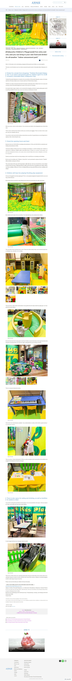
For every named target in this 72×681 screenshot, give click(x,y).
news (23, 6)
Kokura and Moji (8, 49)
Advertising (26, 673)
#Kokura (20, 611)
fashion (41, 6)
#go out (23, 610)
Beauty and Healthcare (35, 6)
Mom (14, 48)
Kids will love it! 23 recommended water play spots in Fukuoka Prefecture (18, 619)
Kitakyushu (13, 47)
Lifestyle (45, 6)
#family (23, 611)
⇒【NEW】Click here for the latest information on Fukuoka (26, 612)
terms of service (27, 667)
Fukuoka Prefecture (24, 49)
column (53, 6)
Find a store (61, 6)
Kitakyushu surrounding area (21, 48)
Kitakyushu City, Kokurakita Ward (30, 48)
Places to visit (17, 6)
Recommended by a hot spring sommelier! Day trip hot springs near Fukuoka (18, 620)
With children (41, 48)
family (49, 6)
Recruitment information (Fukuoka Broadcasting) (32, 676)
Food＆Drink (11, 6)
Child (37, 48)
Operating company (27, 662)
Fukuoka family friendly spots (16, 49)
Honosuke (13, 606)
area (56, 6)
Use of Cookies (27, 665)
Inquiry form (26, 671)
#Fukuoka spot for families (30, 611)
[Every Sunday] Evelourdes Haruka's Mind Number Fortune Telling (17, 622)
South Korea (27, 6)
